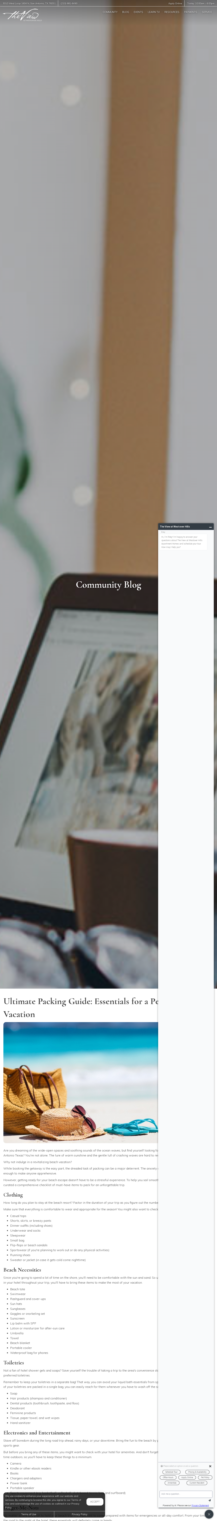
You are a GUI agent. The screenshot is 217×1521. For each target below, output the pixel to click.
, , (29, 3)
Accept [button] (95, 1501)
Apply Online (175, 3)
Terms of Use (28, 1514)
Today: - (200, 3)
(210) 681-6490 (69, 3)
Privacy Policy (79, 1514)
